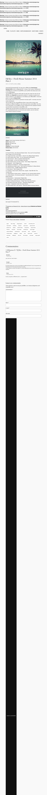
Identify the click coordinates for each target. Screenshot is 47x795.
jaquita (14, 227)
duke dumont (32, 225)
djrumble (8, 254)
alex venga (13, 223)
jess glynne (27, 227)
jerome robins (20, 227)
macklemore (25, 229)
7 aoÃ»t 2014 (8, 256)
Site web (8, 313)
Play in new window (14, 219)
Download (22, 219)
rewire (21, 233)
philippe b (16, 233)
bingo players (19, 223)
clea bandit (9, 225)
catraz (25, 223)
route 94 (35, 233)
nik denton (34, 231)
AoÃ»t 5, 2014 (8, 83)
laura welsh (19, 229)
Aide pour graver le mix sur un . (14, 213)
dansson (19, 225)
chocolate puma (32, 223)
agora (8, 223)
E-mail (7, 308)
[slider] (39, 217)
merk (29, 231)
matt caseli (24, 231)
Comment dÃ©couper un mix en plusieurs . (17, 212)
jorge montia (33, 227)
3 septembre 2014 (9, 274)
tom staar (31, 235)
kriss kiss (13, 229)
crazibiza (14, 225)
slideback (14, 235)
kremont (8, 229)
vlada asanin (37, 235)
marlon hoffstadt (10, 231)
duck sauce (26, 225)
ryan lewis (8, 235)
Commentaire (9, 289)
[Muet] (36, 216)
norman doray (9, 233)
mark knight (32, 229)
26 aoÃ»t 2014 (9, 263)
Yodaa (7, 273)
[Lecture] (7, 216)
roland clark (30, 233)
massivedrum (17, 231)
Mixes (19, 83)
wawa (8, 237)
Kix (15, 83)
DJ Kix (5, 28)
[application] (23, 217)
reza (25, 233)
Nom (7, 302)
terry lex (19, 235)
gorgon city (9, 227)
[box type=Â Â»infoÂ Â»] (11, 210)
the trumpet (25, 235)
